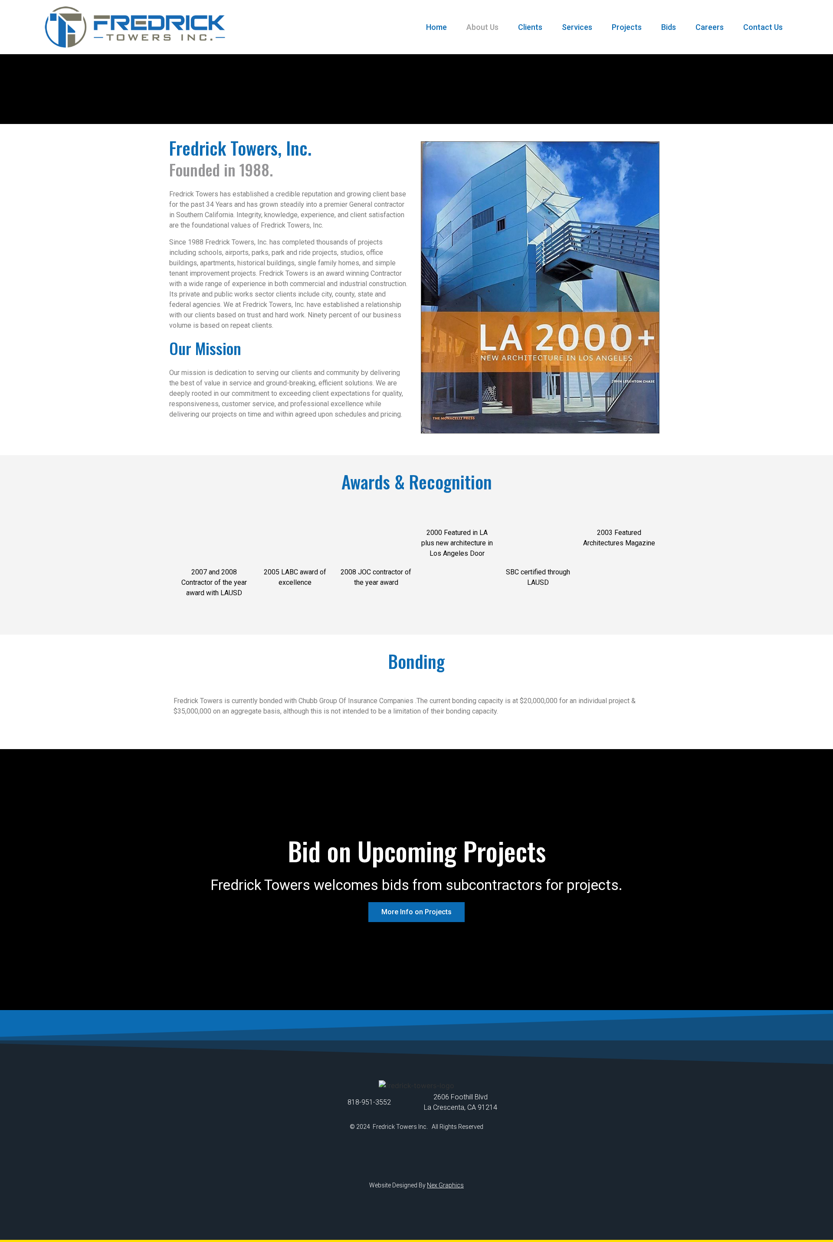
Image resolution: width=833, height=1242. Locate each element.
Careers (709, 27)
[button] (416, 912)
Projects (627, 27)
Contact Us (763, 27)
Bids (668, 27)
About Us (482, 27)
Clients (530, 27)
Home (436, 27)
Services (577, 27)
